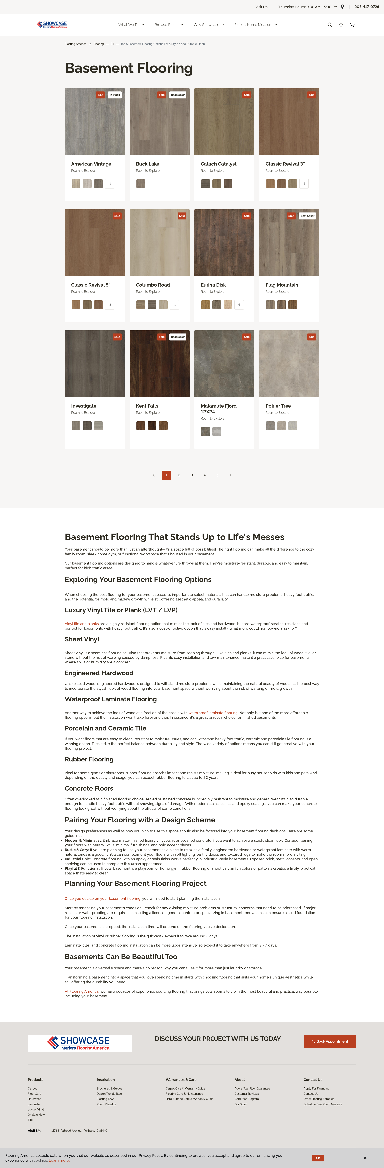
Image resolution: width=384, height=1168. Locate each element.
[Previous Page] (154, 475)
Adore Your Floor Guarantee (252, 1088)
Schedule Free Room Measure (323, 1104)
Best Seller (178, 94)
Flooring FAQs (105, 1099)
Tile (30, 1119)
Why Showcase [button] (206, 25)
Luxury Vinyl (36, 1109)
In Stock (115, 94)
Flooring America (76, 44)
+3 (304, 183)
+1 (109, 183)
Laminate (34, 1104)
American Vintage (91, 164)
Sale (100, 94)
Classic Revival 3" (285, 164)
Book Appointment (332, 1041)
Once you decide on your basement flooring (102, 898)
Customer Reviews (247, 1093)
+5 (239, 304)
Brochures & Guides (109, 1088)
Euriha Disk (213, 285)
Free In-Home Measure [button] (253, 25)
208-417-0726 (367, 7)
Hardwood (34, 1099)
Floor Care (34, 1093)
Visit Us (261, 7)
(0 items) (352, 24)
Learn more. (59, 1160)
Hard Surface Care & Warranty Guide (189, 1099)
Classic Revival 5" (90, 285)
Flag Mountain (282, 285)
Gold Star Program (247, 1099)
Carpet (32, 1088)
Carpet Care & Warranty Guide (185, 1088)
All (112, 44)
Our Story (241, 1104)
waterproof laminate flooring (213, 713)
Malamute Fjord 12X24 (219, 409)
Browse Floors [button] (167, 25)
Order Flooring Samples (319, 1099)
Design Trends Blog (109, 1093)
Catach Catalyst (218, 164)
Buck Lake (147, 164)
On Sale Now (36, 1114)
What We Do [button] (129, 25)
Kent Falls (147, 406)
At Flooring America (82, 991)
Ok (318, 1158)
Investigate (83, 406)
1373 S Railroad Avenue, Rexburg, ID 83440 (79, 1130)
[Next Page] (230, 475)
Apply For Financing (316, 1088)
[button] (330, 25)
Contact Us (311, 1093)
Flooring (98, 44)
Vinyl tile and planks (82, 624)
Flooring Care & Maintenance (184, 1093)
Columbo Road (153, 285)
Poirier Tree (278, 406)
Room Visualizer (107, 1104)
